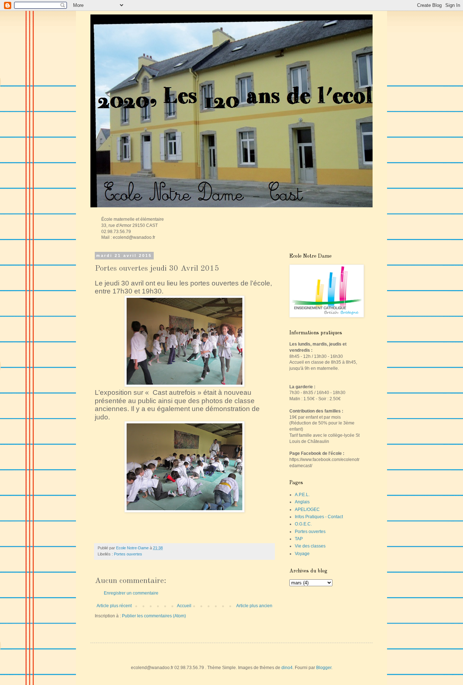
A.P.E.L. (302, 494)
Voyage (302, 553)
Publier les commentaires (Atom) (154, 615)
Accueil (184, 605)
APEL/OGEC (307, 509)
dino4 (287, 667)
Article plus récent (114, 605)
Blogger (323, 667)
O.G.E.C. (303, 524)
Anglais (302, 501)
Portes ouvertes (128, 554)
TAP (299, 538)
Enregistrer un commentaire (131, 593)
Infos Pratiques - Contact (319, 516)
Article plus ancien (254, 605)
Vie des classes (310, 546)
